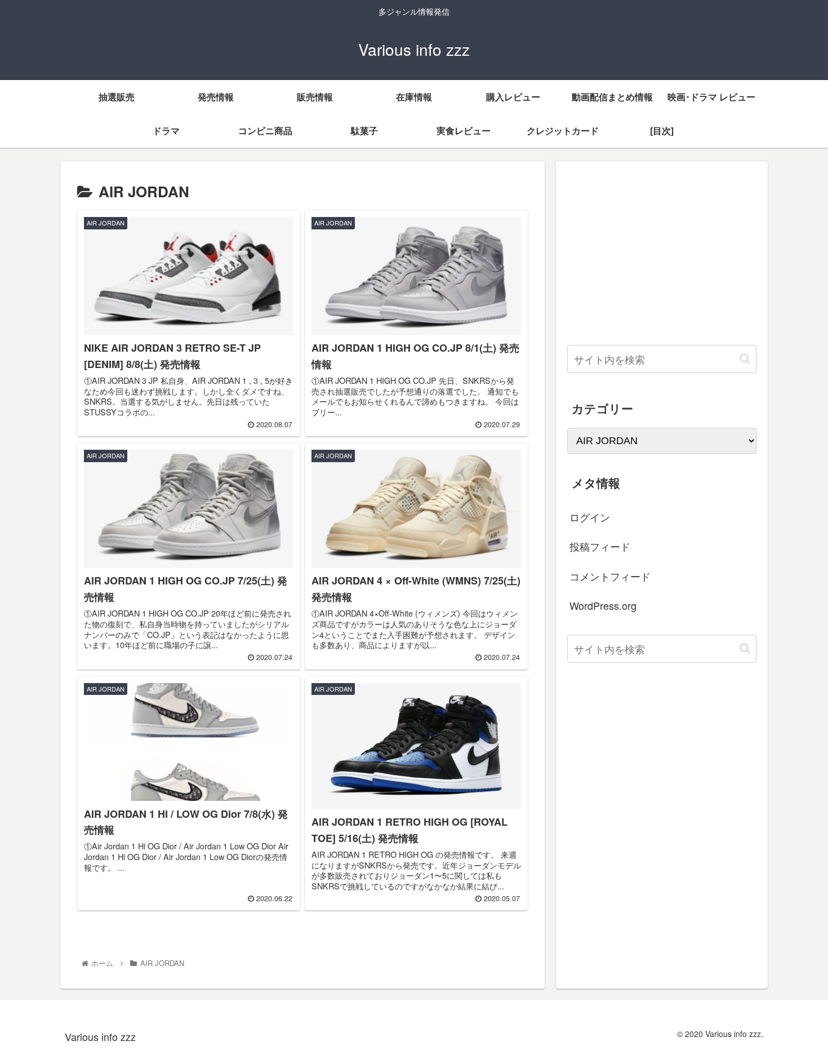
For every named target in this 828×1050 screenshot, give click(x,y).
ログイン (589, 517)
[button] (745, 358)
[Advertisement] (661, 251)
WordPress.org (602, 605)
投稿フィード (599, 546)
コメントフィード (610, 576)
